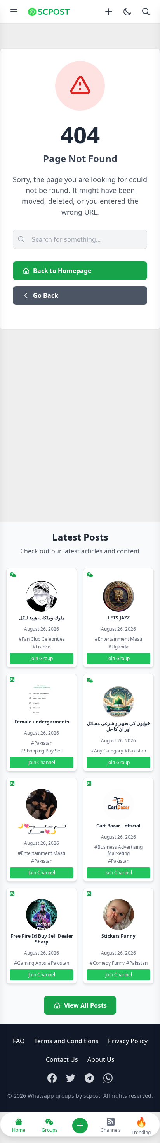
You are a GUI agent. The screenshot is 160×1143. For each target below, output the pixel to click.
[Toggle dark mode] (127, 11)
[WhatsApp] (108, 1078)
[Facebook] (52, 1078)
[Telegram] (89, 1078)
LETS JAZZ (119, 617)
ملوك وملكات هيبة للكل (41, 617)
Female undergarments (41, 721)
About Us (101, 1059)
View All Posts (85, 1005)
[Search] (146, 11)
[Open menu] (14, 11)
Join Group (41, 658)
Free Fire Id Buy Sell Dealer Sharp (41, 939)
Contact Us (62, 1059)
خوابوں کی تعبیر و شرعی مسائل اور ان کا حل (118, 726)
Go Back (45, 295)
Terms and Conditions (66, 1041)
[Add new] (109, 11)
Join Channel (41, 762)
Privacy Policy (128, 1041)
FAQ (19, 1041)
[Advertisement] (80, 413)
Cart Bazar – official (118, 825)
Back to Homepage (62, 270)
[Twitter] (70, 1078)
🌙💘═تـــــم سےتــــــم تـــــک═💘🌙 (41, 828)
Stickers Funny (118, 936)
